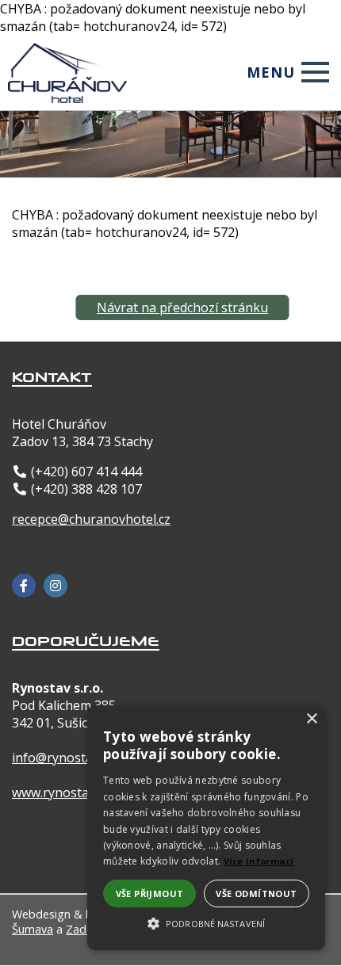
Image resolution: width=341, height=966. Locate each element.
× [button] (311, 719)
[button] (206, 922)
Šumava (32, 929)
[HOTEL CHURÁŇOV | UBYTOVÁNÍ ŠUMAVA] (68, 54)
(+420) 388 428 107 (86, 489)
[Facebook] (24, 586)
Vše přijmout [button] (150, 893)
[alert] (206, 827)
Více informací (259, 861)
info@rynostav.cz (62, 757)
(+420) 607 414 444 (86, 471)
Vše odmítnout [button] (256, 893)
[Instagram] (55, 586)
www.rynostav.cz (60, 792)
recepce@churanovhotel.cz (91, 519)
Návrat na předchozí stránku (182, 307)
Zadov (82, 929)
